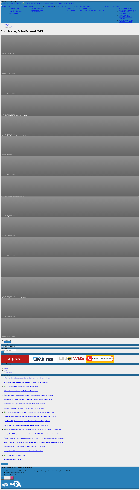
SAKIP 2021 (70, 8)
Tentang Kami (14, 8)
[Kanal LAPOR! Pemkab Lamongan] (5, 479)
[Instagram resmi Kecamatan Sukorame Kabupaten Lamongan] (12, 479)
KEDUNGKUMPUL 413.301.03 (128, 10)
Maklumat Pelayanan (37, 8)
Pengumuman (8, 372)
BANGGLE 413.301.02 (125, 8)
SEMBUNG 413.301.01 (125, 17)
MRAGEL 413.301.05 (125, 13)
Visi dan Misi (13, 10)
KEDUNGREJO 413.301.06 (126, 12)
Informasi (6, 370)
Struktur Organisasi (16, 12)
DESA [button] (117, 6)
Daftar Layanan (36, 12)
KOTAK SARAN (109, 6)
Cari (2, 352)
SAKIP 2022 (71, 10)
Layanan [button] (30, 6)
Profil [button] (8, 6)
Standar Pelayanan (37, 10)
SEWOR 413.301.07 (125, 18)
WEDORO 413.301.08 (125, 22)
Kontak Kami (14, 13)
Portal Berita (4, 464)
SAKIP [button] (66, 6)
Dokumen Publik (49, 6)
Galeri (25, 6)
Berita (6, 368)
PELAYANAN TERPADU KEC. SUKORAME (91, 10)
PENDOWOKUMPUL (125, 15)
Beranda (3, 6)
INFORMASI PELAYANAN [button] (83, 6)
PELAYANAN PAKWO (85, 8)
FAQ (61, 6)
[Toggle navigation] (1, 5)
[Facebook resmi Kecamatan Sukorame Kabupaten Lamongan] (8, 479)
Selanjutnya (7, 342)
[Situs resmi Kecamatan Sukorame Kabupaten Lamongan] (2, 479)
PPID (57, 6)
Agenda (6, 367)
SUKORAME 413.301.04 (126, 20)
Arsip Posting (8, 26)
